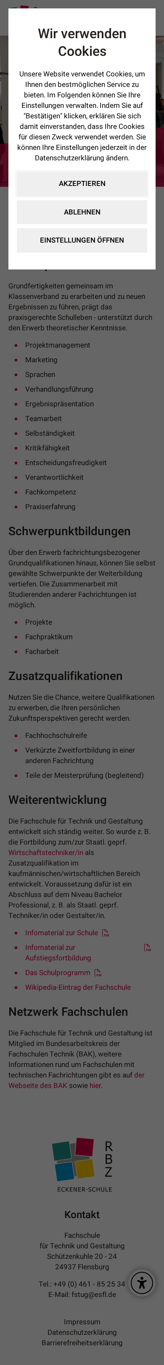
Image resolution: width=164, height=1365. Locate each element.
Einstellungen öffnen (82, 240)
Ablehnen (82, 212)
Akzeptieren (82, 183)
